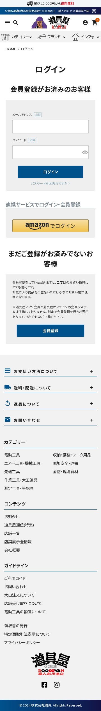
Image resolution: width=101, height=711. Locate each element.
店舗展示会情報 (18, 541)
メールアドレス (25, 115)
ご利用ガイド (15, 578)
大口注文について (19, 595)
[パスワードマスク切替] (84, 152)
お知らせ (11, 516)
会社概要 (12, 550)
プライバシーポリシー (22, 642)
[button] (50, 225)
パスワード (22, 140)
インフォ (87, 36)
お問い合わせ (15, 586)
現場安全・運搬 (65, 463)
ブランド (54, 36)
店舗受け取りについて (23, 603)
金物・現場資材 (65, 471)
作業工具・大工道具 (21, 480)
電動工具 (12, 455)
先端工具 (12, 471)
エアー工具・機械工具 (22, 463)
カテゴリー (20, 36)
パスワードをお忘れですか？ (50, 183)
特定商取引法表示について (27, 634)
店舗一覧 (12, 533)
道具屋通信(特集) (19, 525)
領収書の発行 (15, 625)
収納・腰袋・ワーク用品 (72, 455)
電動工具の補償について (25, 611)
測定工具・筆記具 (19, 488)
